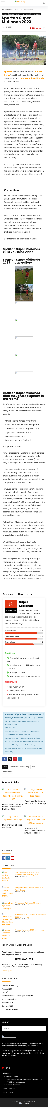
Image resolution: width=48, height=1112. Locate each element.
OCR (33, 767)
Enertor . (35, 1046)
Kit (3, 992)
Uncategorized (8, 1009)
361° (28, 1046)
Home (4, 9)
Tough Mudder (20, 1046)
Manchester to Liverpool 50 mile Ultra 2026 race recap (34, 830)
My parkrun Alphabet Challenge (12, 826)
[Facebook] (3, 858)
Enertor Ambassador (13, 1085)
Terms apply (7, 970)
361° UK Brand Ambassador (15, 1082)
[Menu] (3, 3)
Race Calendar (9, 1088)
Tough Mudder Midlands (31, 78)
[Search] (44, 3)
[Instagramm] (8, 858)
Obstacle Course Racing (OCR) (19, 14)
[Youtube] (12, 858)
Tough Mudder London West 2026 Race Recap (35, 802)
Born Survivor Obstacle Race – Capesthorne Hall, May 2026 (12, 806)
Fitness (4, 14)
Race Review (36, 14)
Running (5, 1006)
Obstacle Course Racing (19, 767)
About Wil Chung (12, 1076)
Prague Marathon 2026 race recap (29, 930)
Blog (9, 9)
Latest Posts (8, 1092)
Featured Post (19, 876)
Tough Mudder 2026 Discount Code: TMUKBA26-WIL (24, 1079)
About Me (7, 1073)
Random (5, 1002)
